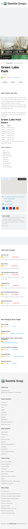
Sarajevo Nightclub (6, 464)
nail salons (3, 402)
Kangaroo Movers (5, 505)
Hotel (14, 326)
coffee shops (4, 405)
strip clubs (3, 414)
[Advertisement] (14, 22)
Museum (14, 363)
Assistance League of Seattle (8, 476)
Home (2, 63)
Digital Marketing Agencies (7, 444)
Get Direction (23, 179)
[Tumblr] (14, 208)
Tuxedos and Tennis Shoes (8, 513)
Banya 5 (3, 478)
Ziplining (3, 441)
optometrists (4, 449)
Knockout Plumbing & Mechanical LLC (11, 493)
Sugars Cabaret (5, 466)
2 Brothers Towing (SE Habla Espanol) (10, 496)
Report (5, 82)
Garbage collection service (17, 333)
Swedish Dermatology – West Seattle (10, 481)
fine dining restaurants (7, 422)
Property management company (10, 342)
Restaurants (4, 419)
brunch (3, 437)
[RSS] (17, 208)
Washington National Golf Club (8, 508)
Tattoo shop (15, 349)
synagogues (4, 446)
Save (20, 82)
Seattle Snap (12, 523)
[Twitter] (7, 208)
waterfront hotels (5, 439)
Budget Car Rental (5, 501)
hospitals (3, 417)
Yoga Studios (4, 432)
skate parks (4, 454)
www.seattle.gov (9, 204)
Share (13, 82)
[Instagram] (10, 520)
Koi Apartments (5, 491)
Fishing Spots (9, 63)
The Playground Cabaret (7, 483)
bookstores (4, 412)
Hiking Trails (4, 434)
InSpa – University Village (7, 471)
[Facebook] (3, 208)
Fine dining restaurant (18, 356)
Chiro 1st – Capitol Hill (6, 503)
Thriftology (3, 469)
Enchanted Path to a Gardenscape (9, 498)
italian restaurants (5, 424)
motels (3, 409)
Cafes (2, 407)
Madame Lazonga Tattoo (7, 510)
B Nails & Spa (4, 473)
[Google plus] (10, 208)
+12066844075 (8, 201)
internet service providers (7, 451)
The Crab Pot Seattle (6, 461)
